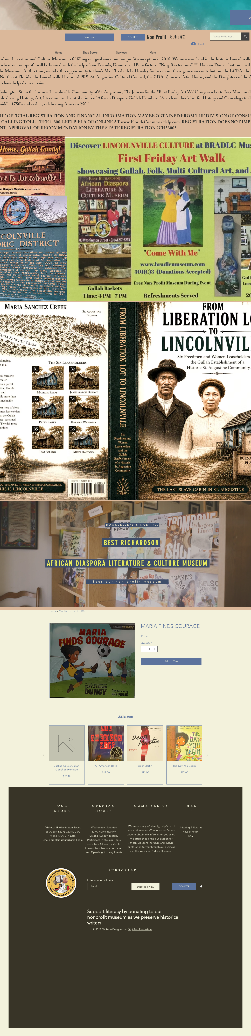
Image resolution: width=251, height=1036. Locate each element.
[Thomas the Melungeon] (245, 36)
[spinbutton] (149, 649)
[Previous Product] (44, 755)
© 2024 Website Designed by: (122, 929)
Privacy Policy (190, 831)
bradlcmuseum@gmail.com (67, 839)
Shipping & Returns (190, 827)
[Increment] (155, 649)
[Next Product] (207, 755)
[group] (125, 755)
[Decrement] (143, 649)
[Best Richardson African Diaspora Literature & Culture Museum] (201, 887)
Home (53, 611)
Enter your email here (100, 880)
